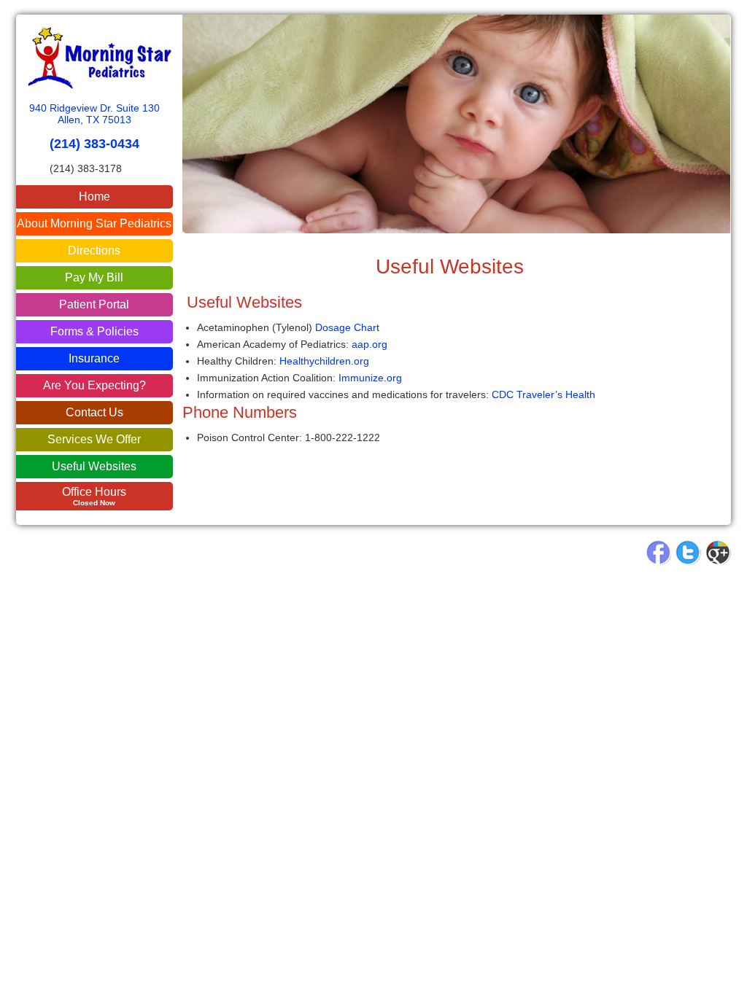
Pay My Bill (94, 277)
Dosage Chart (347, 327)
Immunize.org (370, 378)
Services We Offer (94, 439)
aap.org (369, 344)
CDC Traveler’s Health (543, 394)
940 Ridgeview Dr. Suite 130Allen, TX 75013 (94, 113)
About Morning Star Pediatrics (94, 223)
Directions (94, 250)
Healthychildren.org (324, 361)
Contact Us (94, 412)
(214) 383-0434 (94, 143)
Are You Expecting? (94, 385)
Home (94, 196)
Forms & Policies (94, 331)
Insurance (94, 358)
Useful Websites (94, 466)
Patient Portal (94, 304)
